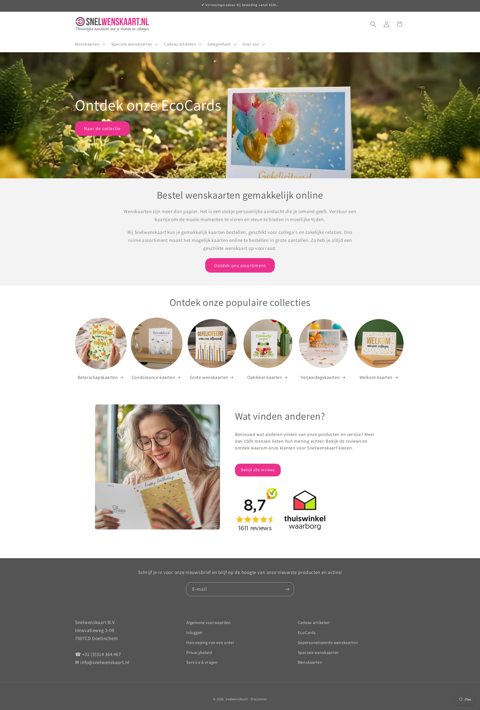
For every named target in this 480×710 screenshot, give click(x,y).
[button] (90, 44)
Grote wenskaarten (209, 377)
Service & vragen (202, 662)
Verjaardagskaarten (320, 377)
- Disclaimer (258, 699)
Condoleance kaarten (153, 377)
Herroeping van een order (210, 642)
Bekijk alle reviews (258, 469)
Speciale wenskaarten (318, 652)
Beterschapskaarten (98, 377)
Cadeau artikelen (314, 622)
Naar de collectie (102, 128)
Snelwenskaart (237, 699)
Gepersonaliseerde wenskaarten (328, 642)
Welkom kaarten (376, 377)
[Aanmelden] (287, 589)
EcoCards (307, 632)
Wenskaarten (310, 662)
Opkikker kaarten (264, 377)
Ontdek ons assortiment (240, 265)
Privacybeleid (199, 652)
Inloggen (194, 632)
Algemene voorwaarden (208, 622)
